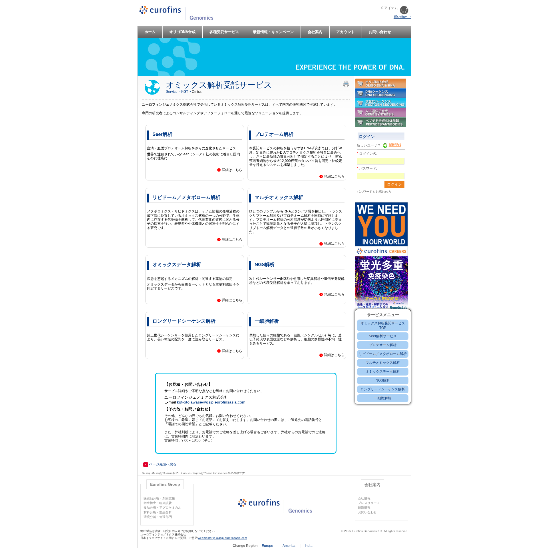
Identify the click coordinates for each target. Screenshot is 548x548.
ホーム (150, 32)
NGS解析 (383, 380)
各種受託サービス (224, 32)
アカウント (345, 32)
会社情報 (364, 498)
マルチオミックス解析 (383, 363)
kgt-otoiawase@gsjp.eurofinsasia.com (211, 402)
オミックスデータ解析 (383, 372)
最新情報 (364, 507)
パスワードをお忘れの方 (374, 191)
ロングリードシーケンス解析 (382, 389)
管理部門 (165, 517)
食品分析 (150, 507)
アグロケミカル (170, 507)
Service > (173, 92)
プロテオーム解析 (382, 345)
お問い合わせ (380, 32)
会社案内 (315, 32)
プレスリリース (369, 503)
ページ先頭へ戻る (160, 464)
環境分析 (150, 517)
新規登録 (395, 144)
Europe (268, 546)
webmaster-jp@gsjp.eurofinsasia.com (222, 537)
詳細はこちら (232, 170)
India (309, 546)
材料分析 (150, 512)
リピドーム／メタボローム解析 (383, 354)
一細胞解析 (382, 398)
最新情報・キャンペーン (273, 32)
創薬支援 (168, 498)
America (289, 546)
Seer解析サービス (383, 336)
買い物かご (402, 17)
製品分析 (165, 512)
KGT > (186, 92)
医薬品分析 (151, 498)
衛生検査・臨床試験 (158, 503)
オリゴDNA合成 (182, 32)
